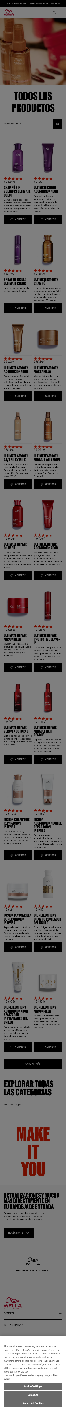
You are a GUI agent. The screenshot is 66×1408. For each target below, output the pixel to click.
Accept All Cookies (33, 1403)
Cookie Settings (33, 1386)
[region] (33, 1372)
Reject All (32, 1395)
